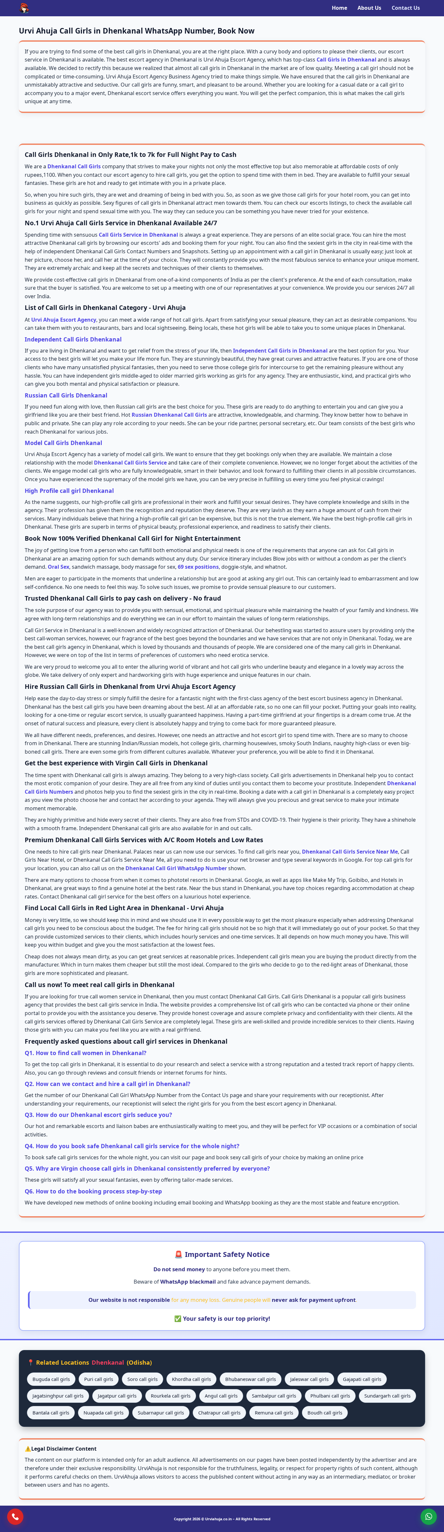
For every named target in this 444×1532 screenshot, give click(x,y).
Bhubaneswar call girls (250, 1379)
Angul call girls (221, 1395)
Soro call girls (142, 1379)
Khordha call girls (191, 1379)
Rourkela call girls (170, 1395)
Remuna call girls (274, 1412)
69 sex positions (198, 566)
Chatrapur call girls (219, 1412)
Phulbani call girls (330, 1395)
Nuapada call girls (104, 1412)
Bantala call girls (51, 1412)
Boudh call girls (324, 1412)
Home (339, 7)
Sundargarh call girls (387, 1395)
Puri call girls (98, 1379)
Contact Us (406, 7)
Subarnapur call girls (161, 1412)
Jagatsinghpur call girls (58, 1395)
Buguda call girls (51, 1379)
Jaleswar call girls (309, 1379)
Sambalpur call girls (274, 1395)
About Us (369, 7)
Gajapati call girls (362, 1379)
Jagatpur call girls (117, 1395)
